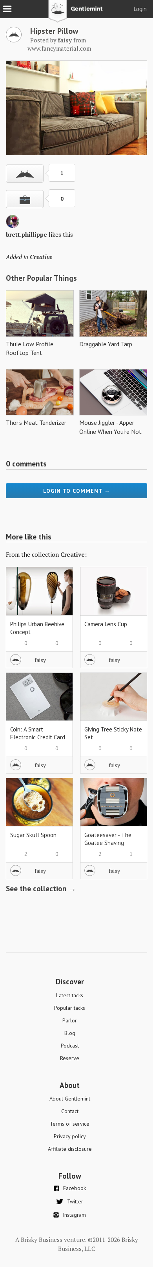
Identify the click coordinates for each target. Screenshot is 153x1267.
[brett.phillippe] (12, 226)
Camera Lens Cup (105, 624)
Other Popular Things (41, 278)
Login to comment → (76, 490)
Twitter (75, 1201)
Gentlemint (76, 14)
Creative (41, 257)
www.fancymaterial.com (59, 48)
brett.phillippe (26, 234)
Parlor (69, 1020)
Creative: (73, 554)
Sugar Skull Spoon (33, 835)
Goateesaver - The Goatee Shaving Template (107, 842)
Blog (69, 1033)
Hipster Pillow (54, 31)
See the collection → (41, 888)
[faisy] (14, 40)
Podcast (70, 1045)
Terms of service (69, 1123)
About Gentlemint (69, 1098)
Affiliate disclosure (70, 1148)
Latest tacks (69, 995)
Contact (69, 1111)
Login (140, 9)
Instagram (74, 1215)
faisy (40, 660)
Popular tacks (69, 1007)
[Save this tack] (25, 199)
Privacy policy (70, 1136)
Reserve (69, 1058)
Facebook (74, 1188)
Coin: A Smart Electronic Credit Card (37, 733)
